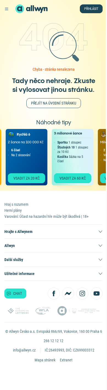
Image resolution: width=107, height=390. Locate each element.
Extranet (66, 360)
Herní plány (13, 210)
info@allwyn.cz (24, 350)
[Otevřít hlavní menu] (6, 9)
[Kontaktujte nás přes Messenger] (68, 293)
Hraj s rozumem (16, 204)
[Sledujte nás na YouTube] (97, 293)
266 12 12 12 (53, 341)
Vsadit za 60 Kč (70, 178)
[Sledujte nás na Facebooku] (54, 293)
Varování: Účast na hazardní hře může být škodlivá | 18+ (46, 216)
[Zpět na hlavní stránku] (19, 8)
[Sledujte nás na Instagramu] (82, 293)
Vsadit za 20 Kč (24, 178)
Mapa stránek (45, 360)
